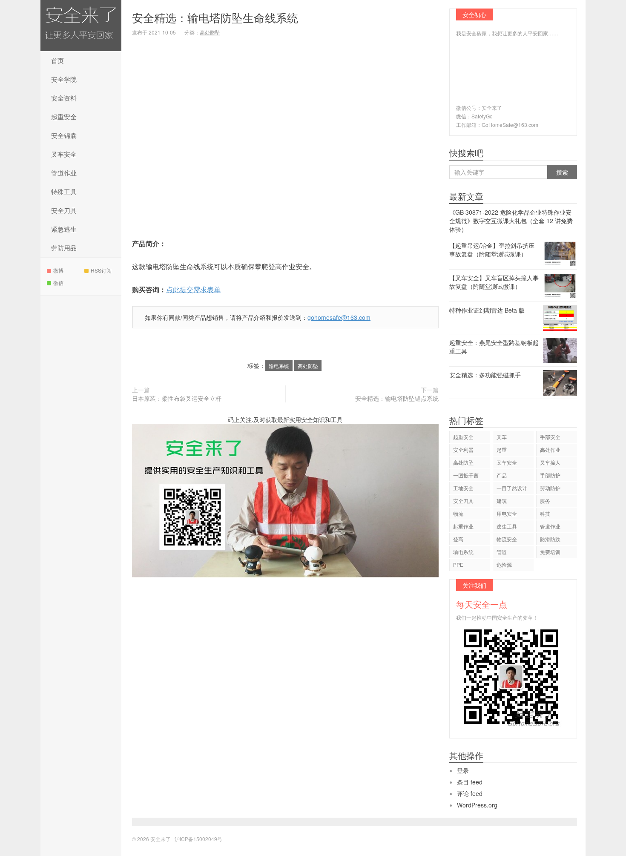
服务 (545, 500)
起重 (502, 449)
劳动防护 (550, 487)
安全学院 (64, 79)
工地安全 (463, 487)
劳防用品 (64, 247)
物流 (458, 513)
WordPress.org (477, 805)
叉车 (502, 436)
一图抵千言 (466, 475)
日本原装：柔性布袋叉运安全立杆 (176, 398)
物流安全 (507, 539)
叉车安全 (64, 153)
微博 (58, 270)
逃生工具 (507, 526)
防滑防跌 (550, 539)
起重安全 (64, 116)
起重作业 (463, 526)
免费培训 (550, 551)
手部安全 (550, 436)
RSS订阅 (101, 270)
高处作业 (550, 449)
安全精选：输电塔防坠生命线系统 (215, 17)
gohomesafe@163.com (338, 317)
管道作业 (64, 172)
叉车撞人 (550, 462)
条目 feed (469, 782)
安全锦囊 (64, 135)
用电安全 (507, 513)
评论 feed (469, 793)
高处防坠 (210, 32)
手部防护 (550, 475)
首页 (57, 60)
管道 (502, 551)
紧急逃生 (64, 228)
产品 (502, 475)
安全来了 (80, 25)
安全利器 (463, 449)
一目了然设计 (512, 487)
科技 (545, 513)
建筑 (502, 500)
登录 (463, 770)
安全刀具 (64, 210)
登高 (458, 539)
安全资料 (64, 97)
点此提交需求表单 (193, 289)
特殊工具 (64, 191)
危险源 (504, 564)
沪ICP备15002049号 (198, 838)
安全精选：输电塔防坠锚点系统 (397, 398)
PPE (458, 564)
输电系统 (279, 365)
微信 (58, 282)
